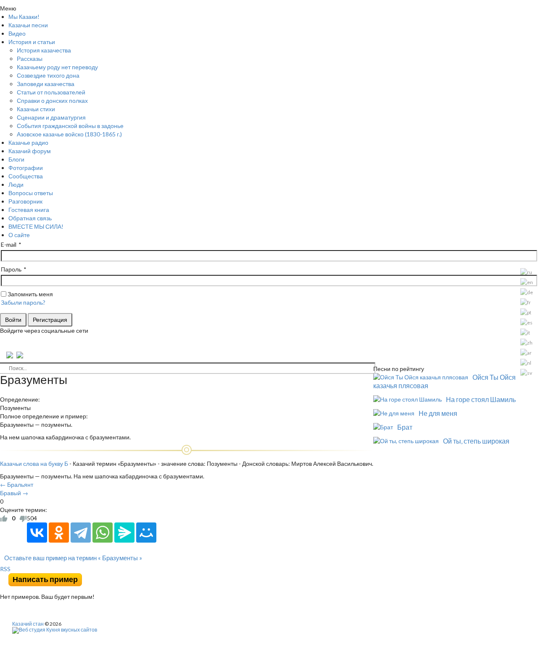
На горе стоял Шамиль (481, 399)
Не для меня (438, 413)
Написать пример (45, 579)
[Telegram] (81, 532)
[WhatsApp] (102, 532)
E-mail (8, 244)
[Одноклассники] (59, 532)
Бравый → (14, 492)
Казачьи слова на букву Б (34, 463)
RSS (5, 568)
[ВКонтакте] (37, 532)
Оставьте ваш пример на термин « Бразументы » (73, 557)
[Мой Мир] (146, 532)
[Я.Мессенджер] (124, 532)
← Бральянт (16, 484)
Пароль (11, 269)
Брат (404, 427)
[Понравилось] (4, 518)
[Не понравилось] (23, 518)
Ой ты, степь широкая (476, 441)
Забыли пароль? (23, 302)
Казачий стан (28, 624)
